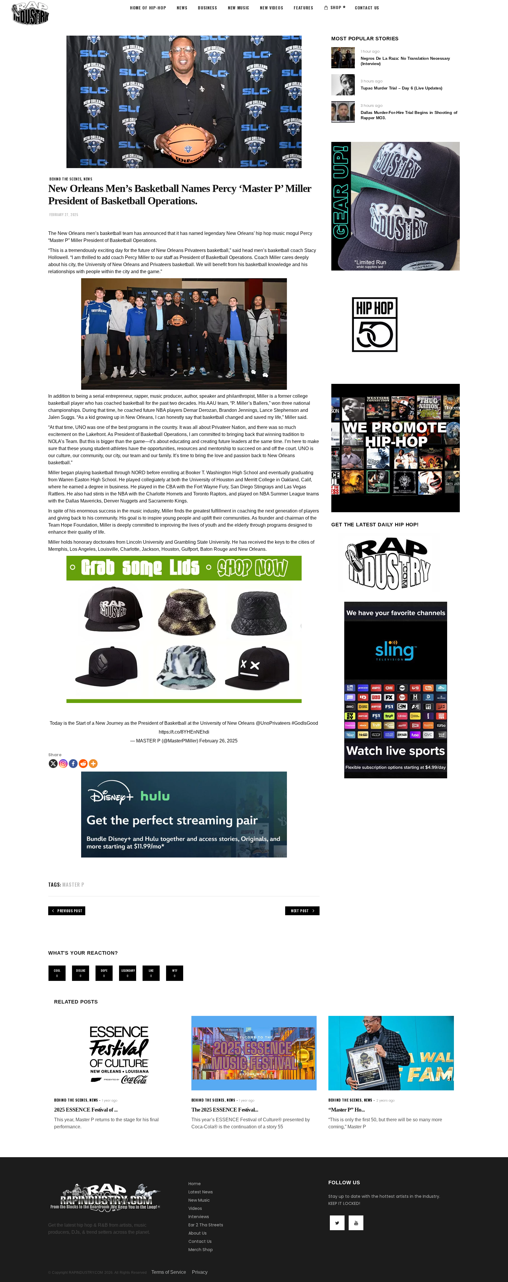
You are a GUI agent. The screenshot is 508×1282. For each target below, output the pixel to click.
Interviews (198, 1217)
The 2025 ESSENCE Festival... (224, 1110)
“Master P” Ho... (346, 1110)
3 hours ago (371, 81)
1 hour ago (370, 51)
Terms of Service (168, 1272)
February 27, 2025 (63, 214)
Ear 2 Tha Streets (205, 1225)
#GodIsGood (305, 723)
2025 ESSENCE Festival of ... (86, 1110)
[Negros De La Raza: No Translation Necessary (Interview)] (343, 57)
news (87, 178)
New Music (199, 1200)
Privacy (200, 1272)
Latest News (200, 1192)
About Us (197, 1233)
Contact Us (200, 1241)
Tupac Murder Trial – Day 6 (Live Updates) (401, 88)
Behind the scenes (65, 178)
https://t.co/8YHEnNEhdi (184, 731)
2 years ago (385, 1100)
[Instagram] (63, 763)
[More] (93, 763)
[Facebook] (73, 763)
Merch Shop (200, 1250)
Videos (195, 1208)
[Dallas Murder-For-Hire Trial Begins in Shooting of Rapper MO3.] (343, 111)
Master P (73, 884)
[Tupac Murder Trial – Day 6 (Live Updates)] (343, 84)
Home (194, 1184)
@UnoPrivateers (273, 723)
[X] (53, 763)
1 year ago (109, 1100)
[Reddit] (83, 763)
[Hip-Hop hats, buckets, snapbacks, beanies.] (184, 629)
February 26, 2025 (218, 740)
